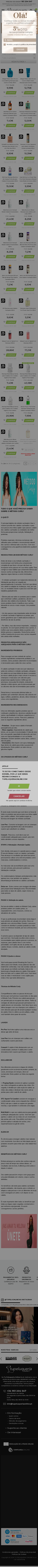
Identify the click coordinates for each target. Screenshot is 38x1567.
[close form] (35, 11)
